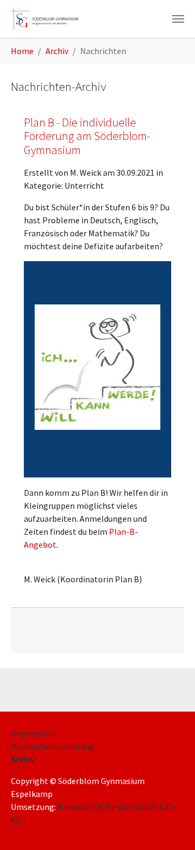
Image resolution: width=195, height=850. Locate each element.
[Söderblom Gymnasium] (48, 19)
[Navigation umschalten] (178, 19)
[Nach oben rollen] (171, 826)
